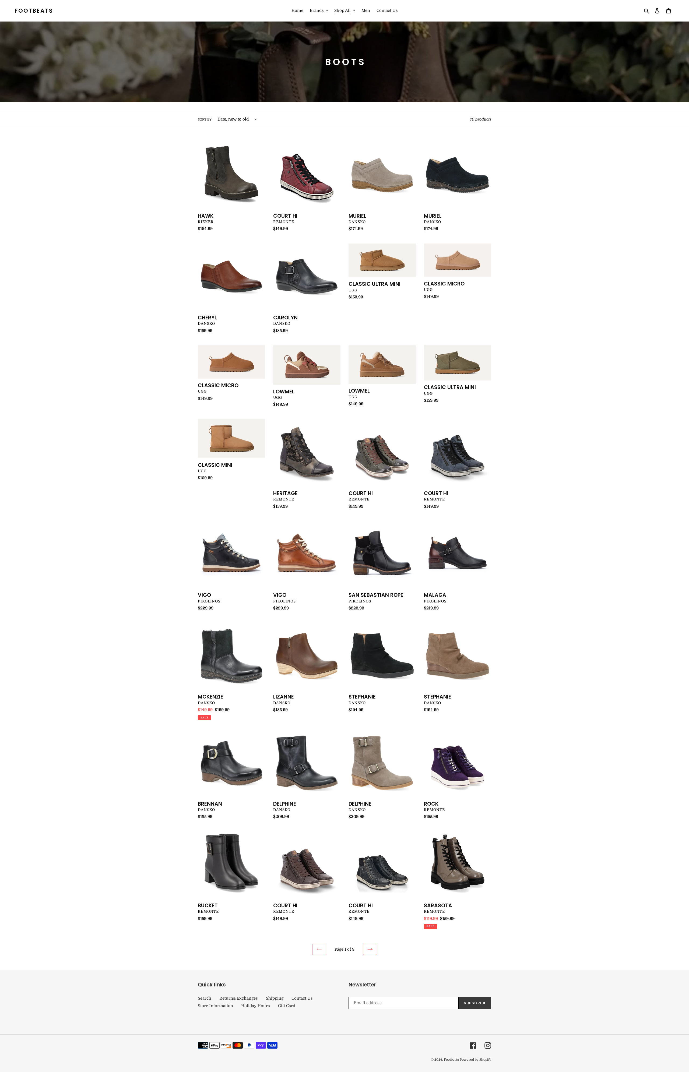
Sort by (205, 119)
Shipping (274, 998)
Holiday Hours (255, 1005)
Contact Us (302, 998)
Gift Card (286, 1005)
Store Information (215, 1005)
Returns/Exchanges (238, 998)
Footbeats (34, 10)
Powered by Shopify (475, 1060)
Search (204, 998)
